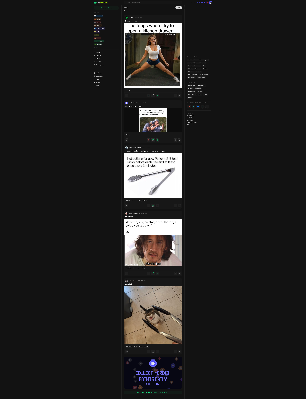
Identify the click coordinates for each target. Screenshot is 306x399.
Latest (98, 52)
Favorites (99, 70)
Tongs (128, 90)
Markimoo (129, 217)
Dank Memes (192, 85)
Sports (97, 19)
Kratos (205, 69)
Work (206, 94)
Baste (128, 200)
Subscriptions (100, 65)
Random (98, 62)
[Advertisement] (199, 30)
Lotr (204, 66)
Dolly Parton (201, 77)
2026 (199, 60)
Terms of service (192, 122)
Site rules (190, 120)
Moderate (99, 73)
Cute (141, 346)
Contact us (190, 118)
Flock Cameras (204, 74)
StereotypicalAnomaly (135, 147)
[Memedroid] (95, 3)
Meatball (129, 346)
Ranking (98, 82)
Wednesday (192, 77)
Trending (98, 55)
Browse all (97, 47)
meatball (128, 284)
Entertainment (99, 28)
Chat (97, 79)
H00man (131, 17)
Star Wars (191, 71)
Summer (202, 63)
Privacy (189, 125)
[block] (179, 95)
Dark (96, 31)
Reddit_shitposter (133, 213)
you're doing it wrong (133, 106)
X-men (199, 71)
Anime (97, 38)
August (206, 60)
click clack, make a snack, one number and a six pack (145, 151)
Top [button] (97, 58)
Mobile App (190, 115)
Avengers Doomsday (194, 66)
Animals (97, 25)
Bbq (140, 200)
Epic (96, 35)
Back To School (193, 63)
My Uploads (99, 76)
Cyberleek (197, 69)
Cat (136, 346)
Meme (137, 268)
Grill (134, 200)
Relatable (98, 44)
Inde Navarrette (193, 74)
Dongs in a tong (131, 21)
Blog (97, 86)
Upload (107, 8)
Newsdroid (98, 16)
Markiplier (130, 268)
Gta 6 (190, 69)
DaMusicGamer (133, 281)
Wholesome (98, 41)
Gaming (97, 22)
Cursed (200, 91)
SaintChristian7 (133, 103)
